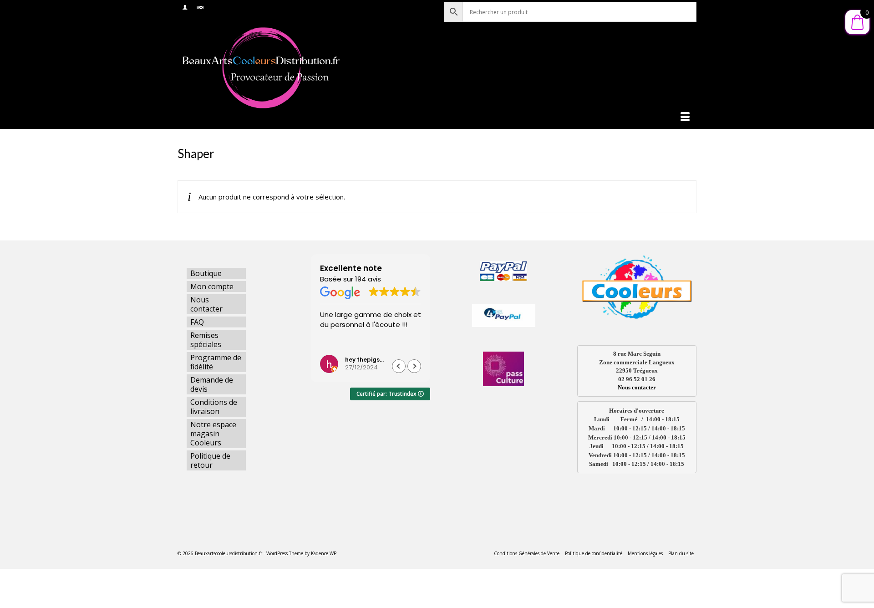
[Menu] (685, 117)
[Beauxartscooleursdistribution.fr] (259, 67)
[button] (414, 366)
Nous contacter (637, 387)
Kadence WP (323, 553)
